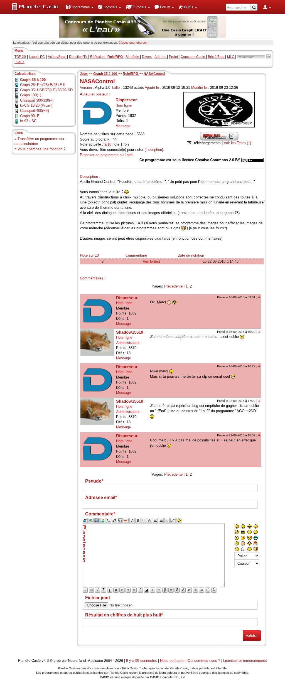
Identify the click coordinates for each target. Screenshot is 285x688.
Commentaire (136, 255)
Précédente (173, 286)
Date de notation (191, 255)
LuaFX (19, 62)
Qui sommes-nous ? (204, 660)
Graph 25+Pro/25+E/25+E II (42, 85)
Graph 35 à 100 (105, 74)
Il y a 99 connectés (142, 660)
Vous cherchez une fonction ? (41, 149)
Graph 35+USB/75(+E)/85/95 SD (46, 90)
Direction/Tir (78, 57)
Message (123, 126)
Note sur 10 (89, 255)
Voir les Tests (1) (237, 143)
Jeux (84, 74)
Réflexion (97, 57)
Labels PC (37, 57)
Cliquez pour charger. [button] (133, 42)
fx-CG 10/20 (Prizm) (36, 105)
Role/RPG (131, 74)
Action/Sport (57, 57)
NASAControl (154, 74)
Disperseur (126, 99)
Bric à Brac (216, 57)
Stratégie (133, 57)
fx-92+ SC (28, 121)
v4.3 (45, 660)
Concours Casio (193, 57)
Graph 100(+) (30, 95)
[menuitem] (79, 7)
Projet (174, 57)
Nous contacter (172, 660)
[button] (79, 7)
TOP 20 (20, 57)
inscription (154, 150)
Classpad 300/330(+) (36, 100)
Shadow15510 (129, 332)
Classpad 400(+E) (34, 111)
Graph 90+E (30, 116)
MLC (231, 57)
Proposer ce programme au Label (106, 155)
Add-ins (160, 57)
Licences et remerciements (245, 660)
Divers (147, 57)
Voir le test (151, 261)
